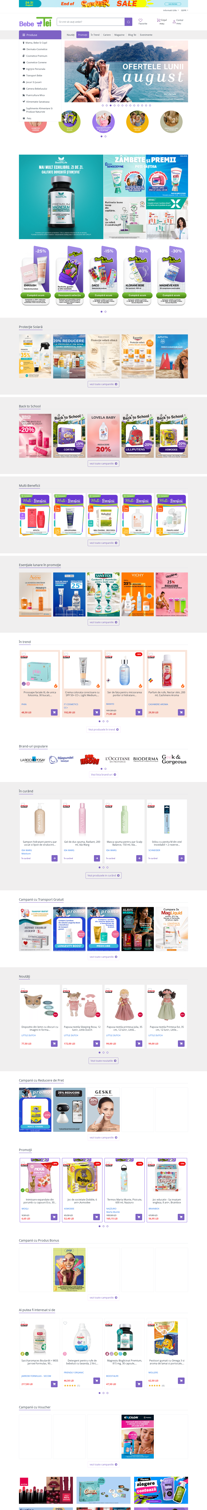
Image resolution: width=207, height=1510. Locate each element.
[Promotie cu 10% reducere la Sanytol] (103, 594)
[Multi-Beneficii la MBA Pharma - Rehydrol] (103, 515)
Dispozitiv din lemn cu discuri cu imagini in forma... (40, 1028)
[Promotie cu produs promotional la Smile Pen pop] (69, 1270)
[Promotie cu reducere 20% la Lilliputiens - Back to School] (137, 436)
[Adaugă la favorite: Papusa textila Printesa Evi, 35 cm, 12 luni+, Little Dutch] (150, 989)
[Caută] (128, 22)
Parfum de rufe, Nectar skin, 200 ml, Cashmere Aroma (167, 694)
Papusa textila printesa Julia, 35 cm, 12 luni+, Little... (124, 1028)
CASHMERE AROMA (158, 704)
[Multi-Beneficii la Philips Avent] (171, 515)
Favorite (143, 23)
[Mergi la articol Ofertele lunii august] (111, 105)
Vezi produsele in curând (102, 875)
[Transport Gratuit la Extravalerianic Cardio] (35, 929)
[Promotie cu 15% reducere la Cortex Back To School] (69, 436)
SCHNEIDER (154, 850)
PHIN (24, 704)
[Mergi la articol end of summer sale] (103, 105)
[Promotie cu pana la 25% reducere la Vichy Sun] (137, 594)
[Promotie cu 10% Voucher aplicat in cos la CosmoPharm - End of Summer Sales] (69, 1437)
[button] (55, 858)
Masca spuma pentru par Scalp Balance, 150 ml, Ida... (124, 843)
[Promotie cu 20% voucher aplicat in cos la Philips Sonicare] (103, 1437)
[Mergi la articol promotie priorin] (146, 105)
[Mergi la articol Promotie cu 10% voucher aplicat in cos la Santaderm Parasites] (134, 105)
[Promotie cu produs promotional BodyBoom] (171, 1270)
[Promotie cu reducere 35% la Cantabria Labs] (35, 356)
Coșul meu (163, 21)
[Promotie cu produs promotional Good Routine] (125, 218)
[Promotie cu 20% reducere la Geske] (103, 1110)
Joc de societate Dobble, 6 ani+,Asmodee (82, 1201)
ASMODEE (69, 1208)
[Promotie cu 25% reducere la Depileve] (171, 594)
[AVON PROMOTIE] (46, 1490)
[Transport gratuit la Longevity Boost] (69, 929)
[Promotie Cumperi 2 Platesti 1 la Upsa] (171, 1110)
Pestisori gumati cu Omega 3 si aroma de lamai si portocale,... (166, 1362)
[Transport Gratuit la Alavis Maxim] (137, 929)
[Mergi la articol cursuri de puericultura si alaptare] (138, 105)
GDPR (184, 10)
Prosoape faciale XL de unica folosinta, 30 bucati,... (40, 694)
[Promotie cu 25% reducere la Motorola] (69, 1110)
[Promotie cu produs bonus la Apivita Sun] (171, 356)
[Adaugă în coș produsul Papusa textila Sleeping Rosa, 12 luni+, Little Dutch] (96, 1043)
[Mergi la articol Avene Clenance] (130, 105)
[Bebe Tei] (36, 22)
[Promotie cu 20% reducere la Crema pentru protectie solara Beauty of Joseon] (103, 356)
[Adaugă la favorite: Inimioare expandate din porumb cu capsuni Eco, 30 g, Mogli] (23, 1163)
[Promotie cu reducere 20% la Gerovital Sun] (69, 356)
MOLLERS (153, 1372)
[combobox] (91, 22)
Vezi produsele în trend (102, 729)
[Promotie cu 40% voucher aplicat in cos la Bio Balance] (171, 1437)
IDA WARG (27, 850)
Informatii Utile (170, 10)
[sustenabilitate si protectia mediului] (161, 1490)
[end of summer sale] (103, 3)
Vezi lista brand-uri (102, 774)
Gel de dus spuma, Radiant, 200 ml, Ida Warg (82, 843)
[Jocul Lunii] (103, 1490)
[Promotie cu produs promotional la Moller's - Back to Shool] (35, 1270)
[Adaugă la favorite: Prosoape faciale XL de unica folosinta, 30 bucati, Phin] (24, 654)
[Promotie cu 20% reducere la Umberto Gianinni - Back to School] (35, 436)
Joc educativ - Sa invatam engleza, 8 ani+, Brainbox (167, 1201)
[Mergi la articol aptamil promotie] (122, 105)
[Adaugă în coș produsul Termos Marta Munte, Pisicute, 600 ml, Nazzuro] (138, 1217)
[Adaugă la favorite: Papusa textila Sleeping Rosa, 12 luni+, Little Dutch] (65, 989)
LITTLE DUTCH (29, 1035)
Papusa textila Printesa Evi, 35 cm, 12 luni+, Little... (167, 1028)
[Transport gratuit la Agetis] (171, 929)
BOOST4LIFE (112, 1376)
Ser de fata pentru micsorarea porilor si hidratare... (124, 694)
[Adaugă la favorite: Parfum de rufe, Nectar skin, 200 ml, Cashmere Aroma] (151, 654)
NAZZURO (111, 1208)
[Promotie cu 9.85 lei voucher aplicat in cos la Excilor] (137, 1437)
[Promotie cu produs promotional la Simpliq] (137, 1270)
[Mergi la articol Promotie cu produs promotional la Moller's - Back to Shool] (126, 105)
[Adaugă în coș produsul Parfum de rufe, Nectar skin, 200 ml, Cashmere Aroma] (181, 712)
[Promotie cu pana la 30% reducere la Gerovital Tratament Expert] (137, 1110)
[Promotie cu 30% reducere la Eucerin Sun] (137, 356)
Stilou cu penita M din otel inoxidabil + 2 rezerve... (167, 843)
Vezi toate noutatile (102, 1060)
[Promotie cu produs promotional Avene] (35, 594)
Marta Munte (113, 1211)
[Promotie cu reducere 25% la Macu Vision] (35, 1110)
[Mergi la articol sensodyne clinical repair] (118, 105)
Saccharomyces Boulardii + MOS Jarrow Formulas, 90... (40, 1362)
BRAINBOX (154, 1208)
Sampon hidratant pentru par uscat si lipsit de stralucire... (40, 843)
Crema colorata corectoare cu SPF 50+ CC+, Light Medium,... (82, 694)
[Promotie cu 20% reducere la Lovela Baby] (103, 436)
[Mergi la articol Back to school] (107, 105)
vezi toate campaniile (102, 384)
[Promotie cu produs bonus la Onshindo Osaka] (103, 1270)
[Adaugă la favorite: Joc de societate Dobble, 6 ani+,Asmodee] (65, 1163)
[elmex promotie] (167, 218)
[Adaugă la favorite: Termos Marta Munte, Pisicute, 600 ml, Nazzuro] (108, 1163)
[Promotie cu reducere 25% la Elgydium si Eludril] (69, 594)
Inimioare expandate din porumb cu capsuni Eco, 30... (39, 1201)
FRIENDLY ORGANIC (74, 1372)
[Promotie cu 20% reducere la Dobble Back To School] (171, 436)
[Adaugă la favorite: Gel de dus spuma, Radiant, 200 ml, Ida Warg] (65, 804)
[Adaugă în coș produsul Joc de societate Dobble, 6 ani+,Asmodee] (96, 1217)
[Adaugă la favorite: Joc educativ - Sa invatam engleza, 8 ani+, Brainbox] (150, 1163)
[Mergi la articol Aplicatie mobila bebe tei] (115, 105)
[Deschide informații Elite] (24, 657)
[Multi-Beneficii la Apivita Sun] (35, 515)
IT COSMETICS (71, 704)
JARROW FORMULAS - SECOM (36, 1376)
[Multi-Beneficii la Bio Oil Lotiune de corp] (137, 515)
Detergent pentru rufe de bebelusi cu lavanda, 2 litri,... (82, 1362)
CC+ (66, 707)
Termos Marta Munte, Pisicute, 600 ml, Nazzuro (124, 1201)
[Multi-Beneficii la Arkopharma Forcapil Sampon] (69, 515)
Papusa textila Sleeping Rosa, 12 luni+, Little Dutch (82, 1028)
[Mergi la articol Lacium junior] (142, 105)
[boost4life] (61, 197)
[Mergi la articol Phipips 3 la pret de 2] (150, 105)
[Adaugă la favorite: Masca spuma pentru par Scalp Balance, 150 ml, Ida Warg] (107, 804)
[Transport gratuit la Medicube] (103, 929)
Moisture (26, 853)
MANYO (110, 704)
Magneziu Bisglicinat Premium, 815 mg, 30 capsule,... (124, 1362)
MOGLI (25, 1208)
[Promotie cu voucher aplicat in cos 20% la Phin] (35, 1437)
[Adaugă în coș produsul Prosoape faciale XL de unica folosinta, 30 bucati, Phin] (54, 712)
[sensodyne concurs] (146, 176)
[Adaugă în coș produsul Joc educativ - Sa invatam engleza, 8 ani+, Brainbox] (181, 1217)
